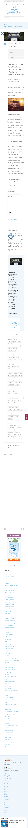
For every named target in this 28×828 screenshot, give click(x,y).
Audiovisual (7, 580)
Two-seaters (10, 436)
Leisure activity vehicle (12, 380)
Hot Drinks (7, 671)
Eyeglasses (7, 636)
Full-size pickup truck (12, 371)
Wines (6, 748)
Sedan (9, 414)
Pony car (10, 409)
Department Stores (9, 625)
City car (15, 339)
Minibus (9, 398)
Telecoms (7, 728)
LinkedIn (16, 3)
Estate (15, 355)
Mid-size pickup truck (12, 391)
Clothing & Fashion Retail (10, 602)
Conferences (7, 613)
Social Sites (7, 716)
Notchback (20, 400)
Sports (6, 721)
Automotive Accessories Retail (11, 585)
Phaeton (17, 405)
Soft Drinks (7, 718)
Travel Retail (7, 744)
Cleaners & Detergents (9, 599)
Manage (5, 789)
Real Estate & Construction (10, 704)
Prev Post (5, 529)
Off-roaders (10, 402)
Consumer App (7, 784)
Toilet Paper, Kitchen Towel (10, 734)
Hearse (20, 373)
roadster (9, 411)
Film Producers (8, 639)
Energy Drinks (8, 632)
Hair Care (7, 664)
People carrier (11, 405)
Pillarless (16, 407)
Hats (6, 665)
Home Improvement (9, 667)
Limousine (10, 382)
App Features (7, 793)
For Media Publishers (9, 648)
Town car (19, 434)
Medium (19, 3)
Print (6, 700)
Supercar (18, 432)
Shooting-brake (11, 416)
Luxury (15, 382)
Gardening (7, 662)
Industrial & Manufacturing (10, 676)
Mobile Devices (8, 688)
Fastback (10, 361)
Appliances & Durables (9, 576)
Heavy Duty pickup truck (12, 375)
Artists (6, 578)
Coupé (9, 348)
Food (6, 641)
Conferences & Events (9, 615)
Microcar (17, 384)
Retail (6, 707)
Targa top (14, 434)
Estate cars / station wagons (13, 357)
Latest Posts (14, 230)
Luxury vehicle (11, 384)
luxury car (20, 382)
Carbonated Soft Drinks (10, 597)
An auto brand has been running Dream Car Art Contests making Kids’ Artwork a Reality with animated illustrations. (16, 68)
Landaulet (16, 377)
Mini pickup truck (11, 395)
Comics (5, 797)
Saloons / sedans (16, 411)
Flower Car (16, 361)
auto (9, 334)
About (9, 230)
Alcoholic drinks (8, 574)
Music (5, 802)
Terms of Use (7, 776)
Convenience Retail (9, 616)
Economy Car (19, 352)
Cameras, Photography (10, 595)
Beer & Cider (7, 588)
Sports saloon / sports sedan (13, 425)
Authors (6, 581)
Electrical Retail (8, 630)
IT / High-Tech (8, 679)
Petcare (6, 695)
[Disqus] (14, 475)
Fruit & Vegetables (9, 653)
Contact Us (6, 807)
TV (5, 746)
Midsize (16, 393)
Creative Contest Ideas (9, 622)
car (20, 337)
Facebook (8, 3)
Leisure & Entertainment (10, 681)
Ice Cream (7, 674)
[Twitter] (22, 241)
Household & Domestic (9, 672)
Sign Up (5, 810)
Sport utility (10, 418)
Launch (5, 788)
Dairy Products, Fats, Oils (10, 623)
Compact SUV (11, 346)
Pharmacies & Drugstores (10, 699)
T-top (9, 434)
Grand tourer (20, 371)
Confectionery (8, 611)
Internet (6, 678)
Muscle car (14, 400)
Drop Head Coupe (11, 352)
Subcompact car (11, 432)
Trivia (5, 801)
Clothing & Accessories (9, 600)
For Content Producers (9, 644)
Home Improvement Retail (10, 669)
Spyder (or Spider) (11, 427)
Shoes (6, 713)
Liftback (20, 380)
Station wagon (19, 427)
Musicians (7, 692)
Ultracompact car (18, 436)
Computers (7, 609)
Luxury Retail (7, 683)
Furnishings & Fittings (9, 657)
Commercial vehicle (12, 341)
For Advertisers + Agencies (10, 643)
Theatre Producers (9, 732)
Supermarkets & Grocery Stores (11, 725)
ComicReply (12, 52)
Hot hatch (21, 375)
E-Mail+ (10, 447)
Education (7, 629)
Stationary (7, 723)
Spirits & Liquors (8, 720)
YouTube (22, 3)
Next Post (22, 529)
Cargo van (10, 339)
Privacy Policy (7, 775)
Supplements (7, 727)
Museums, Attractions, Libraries (11, 690)
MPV (9, 400)
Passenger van (17, 402)
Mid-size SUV (10, 393)
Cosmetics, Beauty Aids (10, 620)
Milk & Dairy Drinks (9, 686)
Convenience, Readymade (10, 618)
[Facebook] (21, 241)
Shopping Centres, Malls (10, 714)
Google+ (11, 3)
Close (26, 818)
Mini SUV (18, 395)
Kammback (10, 377)
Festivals (6, 637)
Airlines (6, 572)
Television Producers (9, 730)
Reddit (15, 444)
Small (17, 416)
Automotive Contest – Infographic (16, 820)
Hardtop (9, 373)
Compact (19, 341)
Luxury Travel (7, 685)
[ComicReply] (11, 236)
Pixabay (15, 219)
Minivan (21, 398)
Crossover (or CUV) (12, 350)
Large (21, 377)
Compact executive (18, 343)
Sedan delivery (15, 414)
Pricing (5, 794)
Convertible (17, 346)
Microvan (10, 386)
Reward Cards (8, 709)
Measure (6, 791)
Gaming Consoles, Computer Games (13, 660)
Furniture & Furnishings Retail (11, 658)
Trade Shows (7, 739)
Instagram (14, 3)
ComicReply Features (9, 606)
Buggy (9, 337)
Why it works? (7, 780)
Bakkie (13, 334)
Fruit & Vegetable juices (10, 651)
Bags (6, 587)
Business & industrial (9, 592)
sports (21, 420)
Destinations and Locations (10, 627)
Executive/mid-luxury (12, 359)
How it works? (7, 781)
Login (5, 812)
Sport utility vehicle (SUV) (13, 420)
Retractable (20, 409)
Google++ (7, 447)
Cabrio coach (15, 337)
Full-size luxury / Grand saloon (14, 366)
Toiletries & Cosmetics (9, 735)
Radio (6, 702)
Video (5, 804)
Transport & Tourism (9, 741)
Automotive (12, 57)
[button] (3, 824)
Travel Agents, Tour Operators (11, 742)
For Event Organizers (9, 646)
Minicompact (15, 398)
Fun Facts (7, 655)
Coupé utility (15, 348)
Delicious (20, 444)
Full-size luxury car (11, 368)
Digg (18, 444)
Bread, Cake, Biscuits (9, 590)
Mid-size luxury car (11, 389)
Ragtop (15, 409)
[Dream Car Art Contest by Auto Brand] (14, 36)
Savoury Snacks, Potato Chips (11, 711)
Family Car (20, 359)
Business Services (8, 594)
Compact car (10, 343)
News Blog (6, 809)
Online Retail (7, 693)
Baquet (17, 334)
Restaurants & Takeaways (10, 706)
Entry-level (10, 355)
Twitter (5, 3)
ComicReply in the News (10, 607)
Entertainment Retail (9, 634)
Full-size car (10, 364)
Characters (6, 799)
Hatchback (15, 373)
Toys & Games (8, 737)
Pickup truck (10, 407)
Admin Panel (6, 783)
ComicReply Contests (9, 604)
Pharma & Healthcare (9, 697)
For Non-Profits (8, 650)
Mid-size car (16, 386)
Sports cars (10, 423)
